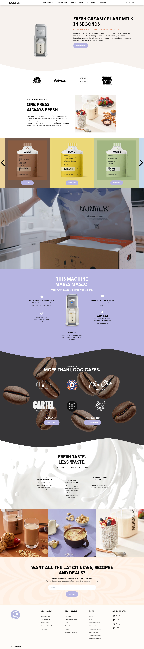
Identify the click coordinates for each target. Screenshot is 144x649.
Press (66, 622)
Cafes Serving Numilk (71, 619)
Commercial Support (95, 635)
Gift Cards (44, 629)
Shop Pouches (45, 619)
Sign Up (72, 594)
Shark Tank (68, 626)
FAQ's (90, 619)
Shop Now (80, 45)
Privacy (67, 629)
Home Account (93, 632)
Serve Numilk (92, 422)
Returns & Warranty (94, 626)
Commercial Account (95, 629)
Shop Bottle (45, 622)
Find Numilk (52, 422)
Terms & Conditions (71, 632)
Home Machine (45, 616)
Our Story (68, 616)
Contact (91, 616)
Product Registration (95, 638)
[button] (127, 2)
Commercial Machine (47, 626)
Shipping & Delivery (94, 622)
